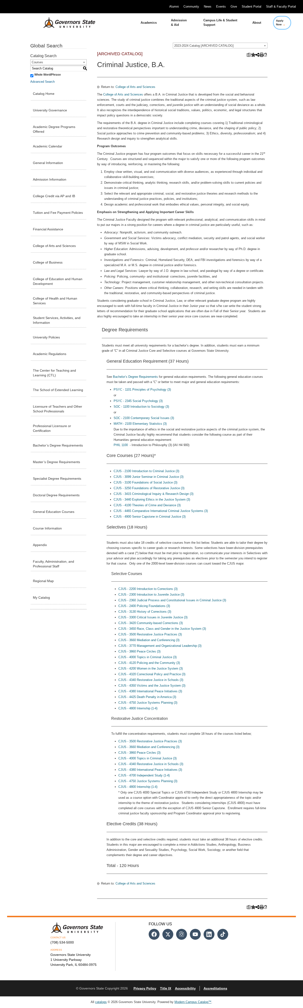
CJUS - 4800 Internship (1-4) (137, 708)
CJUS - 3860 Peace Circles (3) (139, 651)
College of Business (47, 262)
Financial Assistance (48, 229)
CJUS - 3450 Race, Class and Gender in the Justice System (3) (162, 628)
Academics (149, 22)
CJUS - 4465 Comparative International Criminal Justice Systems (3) (161, 511)
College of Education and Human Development (57, 281)
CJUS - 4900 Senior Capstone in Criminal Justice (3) (150, 516)
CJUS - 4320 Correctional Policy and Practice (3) (151, 674)
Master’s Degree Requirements (56, 462)
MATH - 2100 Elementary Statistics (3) (140, 423)
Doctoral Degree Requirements (56, 495)
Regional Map (43, 581)
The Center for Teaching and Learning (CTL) (54, 373)
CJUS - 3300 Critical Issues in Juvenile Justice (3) (152, 617)
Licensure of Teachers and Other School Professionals (57, 409)
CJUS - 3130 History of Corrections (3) (144, 611)
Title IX (165, 988)
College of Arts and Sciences (54, 246)
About (256, 22)
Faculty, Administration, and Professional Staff (53, 564)
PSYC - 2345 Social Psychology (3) (138, 401)
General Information (48, 163)
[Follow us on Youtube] (195, 934)
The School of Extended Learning (58, 390)
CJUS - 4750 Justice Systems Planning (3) (147, 702)
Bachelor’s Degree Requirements (58, 445)
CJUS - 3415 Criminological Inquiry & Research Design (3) (153, 494)
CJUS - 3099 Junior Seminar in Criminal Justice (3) (148, 477)
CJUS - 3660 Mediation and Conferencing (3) (148, 640)
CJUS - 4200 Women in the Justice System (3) (150, 668)
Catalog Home (43, 94)
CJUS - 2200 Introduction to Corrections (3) (148, 589)
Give (234, 6)
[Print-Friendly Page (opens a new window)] (261, 55)
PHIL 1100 (121, 445)
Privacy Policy (145, 988)
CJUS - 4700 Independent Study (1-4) (144, 775)
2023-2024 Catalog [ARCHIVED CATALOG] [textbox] (204, 45)
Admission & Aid (179, 22)
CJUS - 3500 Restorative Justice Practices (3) (150, 634)
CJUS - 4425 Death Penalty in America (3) (147, 697)
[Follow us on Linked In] (209, 934)
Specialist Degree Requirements (57, 478)
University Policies (46, 337)
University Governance (50, 110)
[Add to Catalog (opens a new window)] (252, 55)
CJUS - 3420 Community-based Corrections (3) (150, 623)
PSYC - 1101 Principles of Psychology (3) (142, 389)
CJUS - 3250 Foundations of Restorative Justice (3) (149, 488)
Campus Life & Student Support (220, 22)
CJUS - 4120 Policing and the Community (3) (149, 663)
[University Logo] (65, 23)
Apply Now (280, 22)
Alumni (174, 6)
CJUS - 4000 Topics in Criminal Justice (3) (147, 657)
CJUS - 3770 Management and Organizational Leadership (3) (159, 646)
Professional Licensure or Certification (52, 428)
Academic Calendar (47, 146)
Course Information (47, 528)
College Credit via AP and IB (54, 196)
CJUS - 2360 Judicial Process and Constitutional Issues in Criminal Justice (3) (172, 600)
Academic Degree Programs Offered (54, 129)
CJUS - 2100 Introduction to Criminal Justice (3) (146, 471)
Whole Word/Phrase (47, 74)
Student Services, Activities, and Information (56, 320)
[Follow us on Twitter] (167, 934)
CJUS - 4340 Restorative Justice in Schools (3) (150, 680)
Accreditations (215, 988)
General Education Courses (53, 512)
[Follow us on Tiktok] (222, 934)
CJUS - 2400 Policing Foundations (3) (144, 606)
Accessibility (185, 988)
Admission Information (49, 179)
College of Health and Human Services (55, 300)
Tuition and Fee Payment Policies (58, 212)
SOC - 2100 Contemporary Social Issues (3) (144, 418)
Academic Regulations (49, 354)
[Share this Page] (256, 55)
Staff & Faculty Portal (281, 6)
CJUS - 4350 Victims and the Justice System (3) (151, 685)
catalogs (101, 1002)
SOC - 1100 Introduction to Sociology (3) (141, 406)
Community (191, 6)
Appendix (40, 545)
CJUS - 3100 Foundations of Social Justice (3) (145, 482)
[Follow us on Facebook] (154, 934)
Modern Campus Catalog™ (192, 1002)
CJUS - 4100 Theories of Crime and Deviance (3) (147, 505)
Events (221, 6)
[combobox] (220, 45)
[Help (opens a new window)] (265, 55)
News (207, 6)
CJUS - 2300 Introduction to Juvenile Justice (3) (151, 594)
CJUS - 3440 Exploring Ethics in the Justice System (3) (152, 499)
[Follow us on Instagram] (181, 934)
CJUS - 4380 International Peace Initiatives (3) (150, 691)
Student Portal (251, 6)
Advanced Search (42, 81)
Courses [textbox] (37, 62)
